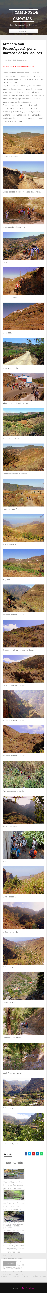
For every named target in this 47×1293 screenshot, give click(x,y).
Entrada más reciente (10, 1276)
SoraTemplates (28, 1288)
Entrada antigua (39, 1276)
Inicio (26, 1276)
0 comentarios (22, 60)
